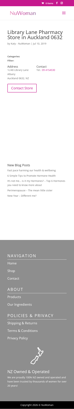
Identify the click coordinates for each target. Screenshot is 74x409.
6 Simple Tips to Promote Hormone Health (31, 175)
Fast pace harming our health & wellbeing (31, 170)
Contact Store (22, 88)
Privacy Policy (17, 338)
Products (14, 297)
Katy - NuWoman (20, 43)
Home (12, 263)
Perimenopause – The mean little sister (29, 190)
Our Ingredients (19, 304)
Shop (11, 271)
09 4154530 (48, 70)
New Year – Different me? (21, 195)
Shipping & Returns (22, 323)
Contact (13, 278)
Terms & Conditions (22, 330)
